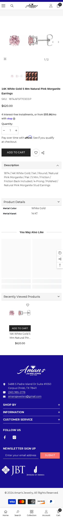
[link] (16, 281)
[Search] (12, 6)
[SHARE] (42, 153)
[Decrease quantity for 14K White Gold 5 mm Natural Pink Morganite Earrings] (4, 130)
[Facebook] (4, 437)
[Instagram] (14, 437)
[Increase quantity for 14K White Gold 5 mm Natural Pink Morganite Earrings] (16, 130)
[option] (31, 40)
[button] (53, 42)
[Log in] (51, 5)
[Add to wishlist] (36, 153)
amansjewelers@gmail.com (24, 396)
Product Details (14, 202)
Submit (50, 455)
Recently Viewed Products (22, 296)
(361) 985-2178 (16, 392)
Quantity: (7, 123)
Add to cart (16, 152)
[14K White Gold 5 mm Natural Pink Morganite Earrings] (20, 313)
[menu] (3, 6)
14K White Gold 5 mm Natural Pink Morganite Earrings (20, 336)
